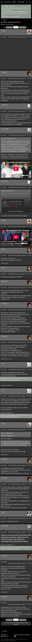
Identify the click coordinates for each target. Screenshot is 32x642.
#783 (30, 111)
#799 (30, 563)
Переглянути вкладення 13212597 (11, 260)
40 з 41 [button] (16, 27)
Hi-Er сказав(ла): (6, 433)
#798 (30, 531)
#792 (30, 369)
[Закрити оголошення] (29, 6)
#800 (30, 604)
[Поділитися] (27, 37)
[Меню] (2, 1)
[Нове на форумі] (26, 1)
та (7, 359)
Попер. (10, 27)
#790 (30, 309)
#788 (30, 273)
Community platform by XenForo (14, 639)
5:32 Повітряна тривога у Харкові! (17, 37)
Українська (5, 636)
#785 (30, 187)
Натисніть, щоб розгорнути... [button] (16, 211)
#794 (30, 429)
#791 (30, 342)
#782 (30, 78)
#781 (30, 36)
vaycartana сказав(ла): (7, 138)
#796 (30, 484)
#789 (30, 287)
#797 (30, 518)
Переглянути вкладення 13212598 (11, 277)
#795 (30, 465)
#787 (30, 255)
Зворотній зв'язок (18, 634)
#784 (30, 135)
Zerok (3, 24)
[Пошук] (30, 1)
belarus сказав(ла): (7, 190)
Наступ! (22, 27)
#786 (30, 226)
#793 (30, 396)
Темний (4, 634)
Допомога (27, 634)
